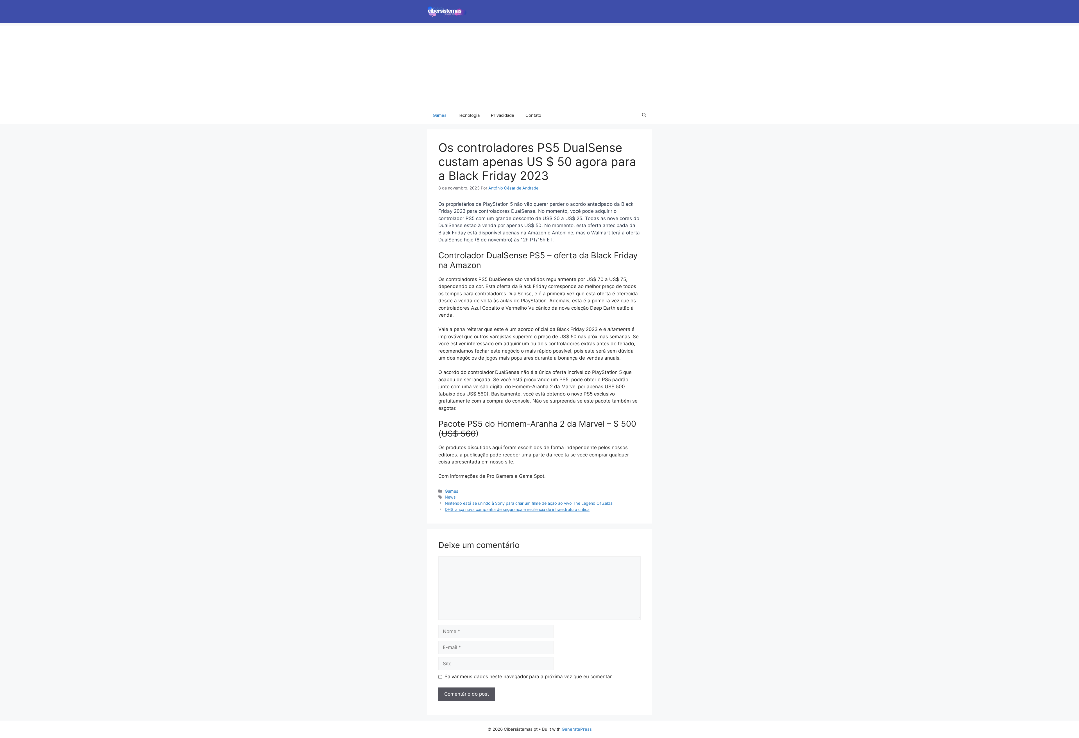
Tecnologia (469, 115)
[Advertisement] (539, 65)
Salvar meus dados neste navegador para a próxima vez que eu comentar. (529, 676)
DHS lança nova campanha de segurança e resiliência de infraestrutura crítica (517, 509)
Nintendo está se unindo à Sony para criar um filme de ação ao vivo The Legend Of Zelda (529, 503)
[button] (644, 115)
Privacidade (502, 115)
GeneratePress (577, 729)
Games (439, 115)
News (450, 497)
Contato (533, 115)
